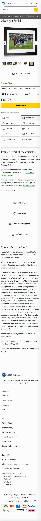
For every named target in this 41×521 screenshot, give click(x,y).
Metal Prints (6, 441)
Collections (7, 16)
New (38, 16)
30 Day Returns (29, 186)
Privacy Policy (7, 423)
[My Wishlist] (26, 3)
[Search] (36, 10)
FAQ (3, 418)
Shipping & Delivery (9, 432)
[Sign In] (36, 3)
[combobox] (17, 10)
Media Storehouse (27, 501)
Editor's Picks (19, 16)
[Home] (9, 3)
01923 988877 (10, 460)
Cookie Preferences (9, 446)
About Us (5, 391)
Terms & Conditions (9, 437)
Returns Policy (7, 428)
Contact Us (6, 455)
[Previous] (4, 43)
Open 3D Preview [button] (23, 74)
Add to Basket (21, 106)
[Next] (37, 43)
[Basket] (31, 3)
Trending (30, 16)
